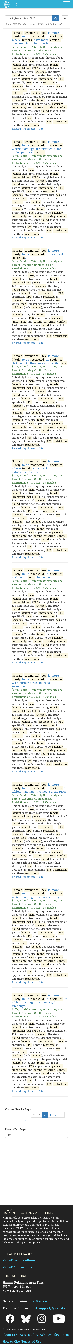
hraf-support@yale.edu (48, 1308)
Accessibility (29, 1335)
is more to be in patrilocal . (37, 254)
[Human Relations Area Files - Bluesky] (26, 1319)
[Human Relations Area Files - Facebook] (10, 1319)
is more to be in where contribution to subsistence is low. (37, 467)
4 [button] (61, 1114)
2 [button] (50, 1114)
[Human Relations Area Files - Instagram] (41, 1319)
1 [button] (44, 1114)
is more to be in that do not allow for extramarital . (39, 359)
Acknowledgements (54, 1335)
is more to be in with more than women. (37, 574)
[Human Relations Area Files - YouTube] (59, 1319)
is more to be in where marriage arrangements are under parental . (37, 147)
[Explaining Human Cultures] (10, 4)
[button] (19, 1120)
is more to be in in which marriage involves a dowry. (39, 893)
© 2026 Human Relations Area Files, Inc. (24, 1329)
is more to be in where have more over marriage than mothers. (37, 38)
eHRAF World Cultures (19, 1260)
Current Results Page (18, 1109)
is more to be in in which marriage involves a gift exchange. (39, 1001)
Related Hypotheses (23, 128)
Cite (41, 128)
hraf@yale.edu (39, 1301)
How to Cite (11, 1341)
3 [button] (56, 1114)
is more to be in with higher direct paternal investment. (37, 681)
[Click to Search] (55, 18)
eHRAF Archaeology (17, 1267)
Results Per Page (15, 1129)
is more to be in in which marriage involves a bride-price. (39, 788)
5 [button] (8, 1120)
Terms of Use (31, 1341)
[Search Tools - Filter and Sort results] (65, 18)
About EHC (10, 1335)
